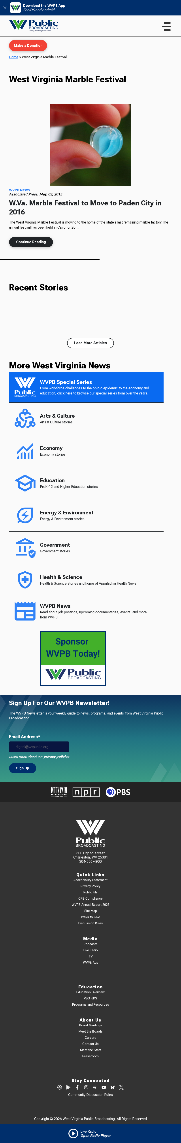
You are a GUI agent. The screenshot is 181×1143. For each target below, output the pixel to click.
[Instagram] (86, 1088)
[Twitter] (121, 1088)
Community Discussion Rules (90, 1095)
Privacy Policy (90, 886)
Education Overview (90, 992)
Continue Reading (31, 242)
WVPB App (90, 963)
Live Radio (90, 950)
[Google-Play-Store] (68, 1088)
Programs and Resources (90, 1005)
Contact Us (90, 1044)
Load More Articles (90, 343)
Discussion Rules (90, 923)
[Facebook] (77, 1088)
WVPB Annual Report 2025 (90, 905)
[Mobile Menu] (166, 26)
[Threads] (95, 1088)
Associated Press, (24, 194)
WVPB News (19, 190)
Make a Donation (28, 46)
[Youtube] (104, 1088)
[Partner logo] (59, 792)
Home (13, 57)
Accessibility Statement (90, 880)
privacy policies (56, 756)
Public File (90, 892)
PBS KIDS (90, 998)
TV (91, 956)
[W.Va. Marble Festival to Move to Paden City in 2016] (90, 145)
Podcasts (91, 944)
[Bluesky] (112, 1088)
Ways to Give (90, 917)
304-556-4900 (90, 861)
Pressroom (90, 1056)
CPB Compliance (90, 898)
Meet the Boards (91, 1031)
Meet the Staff (90, 1050)
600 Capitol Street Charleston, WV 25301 (90, 855)
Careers (90, 1038)
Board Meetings (90, 1025)
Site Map (90, 911)
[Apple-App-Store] (59, 1088)
